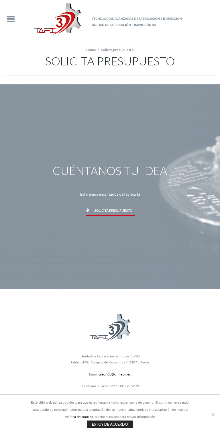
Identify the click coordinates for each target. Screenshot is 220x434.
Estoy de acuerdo (110, 424)
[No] (213, 414)
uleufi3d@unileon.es (115, 374)
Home (91, 50)
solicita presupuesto (113, 210)
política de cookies (79, 417)
